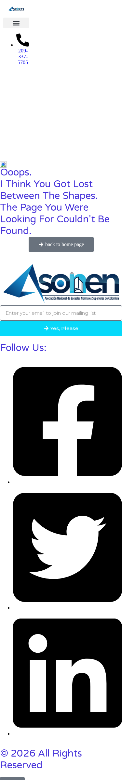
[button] (16, 23)
